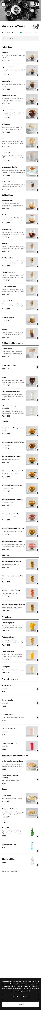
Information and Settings (20, 997)
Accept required (23, 991)
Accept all (20, 1004)
